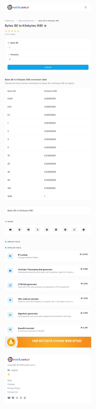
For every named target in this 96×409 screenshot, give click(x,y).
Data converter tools (26, 21)
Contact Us (13, 392)
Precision (14, 54)
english (14, 370)
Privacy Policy (14, 388)
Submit (48, 67)
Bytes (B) (14, 43)
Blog (10, 380)
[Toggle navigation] (85, 7)
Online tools (9, 21)
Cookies (11, 384)
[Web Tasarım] (48, 347)
